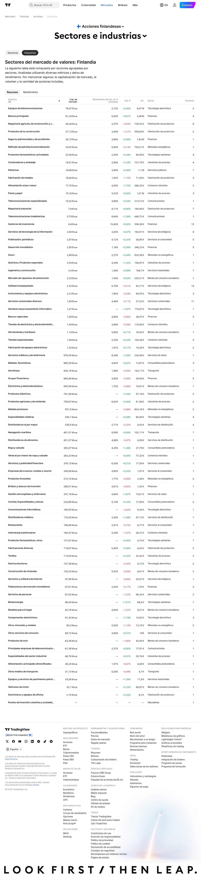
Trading (134, 759)
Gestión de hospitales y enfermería (27, 494)
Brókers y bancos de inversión (24, 486)
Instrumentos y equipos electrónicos (28, 293)
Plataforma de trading (172, 746)
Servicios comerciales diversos (25, 301)
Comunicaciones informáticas (24, 509)
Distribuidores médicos (20, 517)
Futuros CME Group (101, 772)
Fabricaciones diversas (20, 548)
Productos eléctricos (19, 393)
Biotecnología (15, 602)
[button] (78, 5)
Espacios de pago (139, 786)
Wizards (134, 779)
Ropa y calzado (16, 447)
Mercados (107, 5)
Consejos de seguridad (102, 850)
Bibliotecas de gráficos (173, 736)
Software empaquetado (20, 285)
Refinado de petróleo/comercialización (29, 146)
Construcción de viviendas (22, 571)
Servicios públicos (157, 170)
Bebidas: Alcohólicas (19, 363)
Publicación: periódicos (21, 239)
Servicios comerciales (159, 301)
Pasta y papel (15, 193)
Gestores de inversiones (21, 224)
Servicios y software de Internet (25, 579)
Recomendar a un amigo (142, 739)
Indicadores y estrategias (143, 776)
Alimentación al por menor (22, 185)
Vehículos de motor (18, 687)
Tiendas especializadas (20, 339)
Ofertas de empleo (100, 803)
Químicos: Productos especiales (25, 262)
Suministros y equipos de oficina (25, 694)
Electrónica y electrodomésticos (25, 386)
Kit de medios (98, 806)
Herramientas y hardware (21, 332)
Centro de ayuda (99, 799)
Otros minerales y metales (22, 625)
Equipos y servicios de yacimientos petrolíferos (31, 679)
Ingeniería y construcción (22, 270)
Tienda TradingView (101, 816)
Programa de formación (173, 766)
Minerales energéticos (159, 146)
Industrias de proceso (159, 162)
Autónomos (135, 783)
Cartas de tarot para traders (105, 820)
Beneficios (68, 793)
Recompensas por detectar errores (109, 854)
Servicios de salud (157, 355)
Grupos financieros (18, 378)
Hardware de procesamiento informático (30, 309)
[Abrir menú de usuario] (174, 5)
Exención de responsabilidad (105, 836)
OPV (65, 799)
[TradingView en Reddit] (51, 741)
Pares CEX (68, 756)
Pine (65, 763)
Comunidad (88, 5)
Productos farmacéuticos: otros (25, 540)
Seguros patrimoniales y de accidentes (29, 139)
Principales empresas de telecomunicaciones (31, 648)
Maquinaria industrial (19, 208)
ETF (65, 745)
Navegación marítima (19, 432)
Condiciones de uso (101, 833)
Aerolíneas (14, 370)
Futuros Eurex (98, 776)
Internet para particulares (21, 532)
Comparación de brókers (103, 759)
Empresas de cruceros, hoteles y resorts (30, 471)
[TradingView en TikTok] (45, 741)
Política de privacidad (102, 840)
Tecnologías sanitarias (159, 154)
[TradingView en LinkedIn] (32, 741)
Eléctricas (13, 170)
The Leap (96, 763)
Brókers (123, 5)
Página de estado (100, 857)
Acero (11, 254)
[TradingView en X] (7, 741)
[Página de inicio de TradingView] (8, 5)
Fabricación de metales (20, 177)
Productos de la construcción (24, 131)
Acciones (67, 742)
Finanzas (152, 116)
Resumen (95, 752)
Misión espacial (98, 793)
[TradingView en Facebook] (13, 741)
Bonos (66, 749)
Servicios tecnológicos (159, 231)
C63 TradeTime (99, 823)
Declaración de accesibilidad (105, 847)
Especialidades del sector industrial (27, 656)
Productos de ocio (18, 640)
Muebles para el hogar (20, 609)
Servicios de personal (19, 594)
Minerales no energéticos (160, 254)
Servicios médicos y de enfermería (26, 355)
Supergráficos (70, 732)
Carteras (67, 809)
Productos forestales (19, 478)
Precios (94, 736)
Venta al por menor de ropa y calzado (28, 455)
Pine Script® (69, 823)
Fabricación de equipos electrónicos (27, 347)
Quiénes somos (98, 789)
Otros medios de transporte (23, 671)
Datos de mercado (100, 739)
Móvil (65, 833)
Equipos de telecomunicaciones (25, 108)
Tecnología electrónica (159, 108)
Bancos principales (18, 116)
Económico (68, 789)
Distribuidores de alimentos (23, 440)
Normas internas (138, 746)
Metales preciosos (18, 409)
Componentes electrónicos (22, 617)
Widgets (165, 732)
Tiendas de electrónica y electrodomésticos (31, 324)
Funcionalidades (99, 732)
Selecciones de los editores (144, 766)
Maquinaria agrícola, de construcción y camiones (31, 123)
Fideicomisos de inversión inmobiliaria (29, 586)
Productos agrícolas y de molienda (26, 401)
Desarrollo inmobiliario (20, 247)
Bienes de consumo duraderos (163, 278)
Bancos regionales (18, 316)
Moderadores (137, 749)
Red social (135, 732)
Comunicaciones (156, 200)
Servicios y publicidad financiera (25, 463)
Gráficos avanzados (171, 742)
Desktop (67, 836)
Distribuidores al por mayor (23, 424)
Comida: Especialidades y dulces (25, 501)
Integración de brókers (173, 759)
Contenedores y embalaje (21, 162)
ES (166, 5)
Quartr (36, 785)
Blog (93, 796)
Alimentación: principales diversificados (30, 663)
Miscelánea (153, 702)
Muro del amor (137, 736)
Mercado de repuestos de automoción (28, 278)
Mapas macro (70, 820)
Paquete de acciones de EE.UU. (107, 779)
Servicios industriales (158, 270)
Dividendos (69, 796)
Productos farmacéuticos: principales (28, 154)
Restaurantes (15, 525)
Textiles (12, 555)
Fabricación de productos (161, 123)
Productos (69, 5)
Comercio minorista (157, 185)
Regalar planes (98, 742)
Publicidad (166, 756)
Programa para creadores (143, 742)
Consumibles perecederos (161, 363)
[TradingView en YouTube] (20, 741)
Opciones (68, 816)
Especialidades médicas (21, 417)
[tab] (13, 52)
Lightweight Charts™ (171, 739)
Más (135, 5)
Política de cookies (100, 843)
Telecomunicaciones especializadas (27, 200)
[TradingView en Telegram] (38, 741)
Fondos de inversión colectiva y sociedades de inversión (31, 702)
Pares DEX (68, 759)
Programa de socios (171, 763)
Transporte (153, 370)
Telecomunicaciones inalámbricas (26, 216)
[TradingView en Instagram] (26, 741)
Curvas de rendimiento (74, 813)
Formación (135, 763)
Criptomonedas (71, 752)
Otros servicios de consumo (23, 633)
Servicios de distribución (160, 424)
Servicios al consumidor (160, 239)
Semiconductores (17, 563)
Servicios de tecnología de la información (30, 231)
